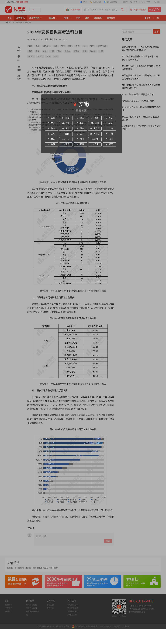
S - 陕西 (51, 144)
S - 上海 (65, 139)
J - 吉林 (109, 128)
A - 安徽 (51, 118)
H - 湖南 (80, 128)
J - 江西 (66, 134)
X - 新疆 (80, 144)
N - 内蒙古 (95, 134)
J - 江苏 (51, 134)
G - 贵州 (80, 123)
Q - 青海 (51, 139)
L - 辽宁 (80, 134)
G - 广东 (109, 118)
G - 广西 (51, 123)
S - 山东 (94, 139)
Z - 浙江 (109, 144)
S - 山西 (109, 139)
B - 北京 (66, 118)
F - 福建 (94, 118)
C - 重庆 (80, 118)
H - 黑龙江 (95, 128)
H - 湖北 (66, 128)
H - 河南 (109, 123)
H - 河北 (95, 123)
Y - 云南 (95, 144)
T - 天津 (66, 144)
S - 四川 (80, 139)
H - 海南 (51, 128)
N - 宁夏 (109, 134)
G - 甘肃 (66, 123)
